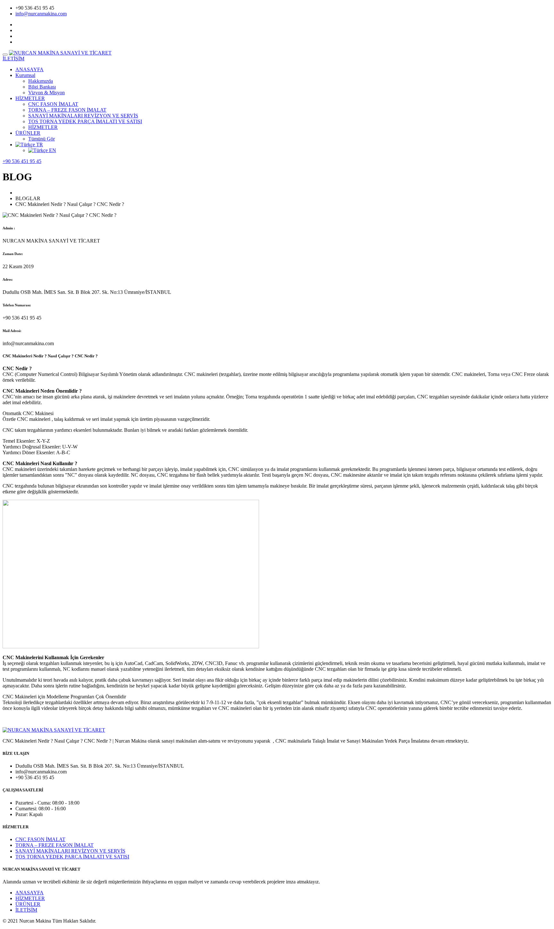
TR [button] (39, 144)
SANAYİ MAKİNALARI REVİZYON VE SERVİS (83, 115)
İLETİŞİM (26, 910)
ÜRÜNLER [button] (27, 133)
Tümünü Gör (41, 138)
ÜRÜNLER (27, 904)
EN (52, 150)
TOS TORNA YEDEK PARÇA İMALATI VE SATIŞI (85, 121)
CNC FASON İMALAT (53, 104)
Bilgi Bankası (42, 86)
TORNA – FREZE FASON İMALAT (67, 110)
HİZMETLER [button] (30, 98)
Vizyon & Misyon (46, 92)
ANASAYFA (29, 892)
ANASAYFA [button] (29, 69)
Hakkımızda (40, 81)
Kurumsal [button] (25, 75)
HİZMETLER (43, 127)
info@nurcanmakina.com (41, 13)
